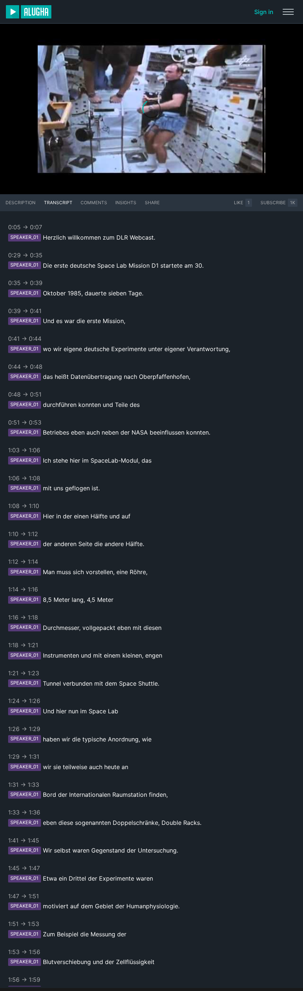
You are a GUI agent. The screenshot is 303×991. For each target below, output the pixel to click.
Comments (94, 202)
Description (20, 202)
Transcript (58, 202)
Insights (125, 202)
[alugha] (28, 11)
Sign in (263, 12)
